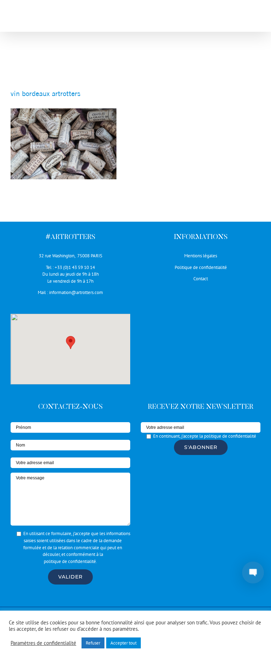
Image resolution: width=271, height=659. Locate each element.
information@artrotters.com (76, 292)
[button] (70, 342)
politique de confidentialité (70, 561)
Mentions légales (200, 256)
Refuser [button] (93, 643)
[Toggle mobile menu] (256, 18)
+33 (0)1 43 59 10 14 (75, 267)
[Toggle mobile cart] (242, 18)
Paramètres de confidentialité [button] (43, 643)
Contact (200, 279)
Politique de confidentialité (201, 267)
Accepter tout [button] (123, 643)
